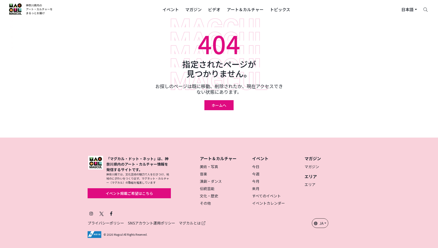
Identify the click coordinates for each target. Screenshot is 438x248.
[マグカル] (96, 170)
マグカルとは (190, 223)
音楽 (203, 174)
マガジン (312, 166)
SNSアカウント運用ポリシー (151, 223)
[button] (170, 9)
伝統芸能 (207, 188)
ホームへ (219, 105)
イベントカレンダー (268, 203)
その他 (205, 203)
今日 (255, 166)
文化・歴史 (209, 195)
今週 (255, 174)
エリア (310, 184)
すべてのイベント (266, 195)
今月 (255, 181)
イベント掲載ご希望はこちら (129, 193)
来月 (255, 188)
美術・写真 (209, 166)
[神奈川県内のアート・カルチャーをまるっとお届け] (31, 9)
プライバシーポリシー (106, 223)
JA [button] (321, 223)
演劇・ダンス (211, 181)
